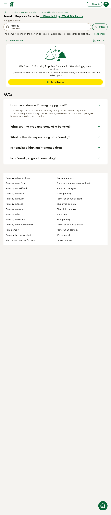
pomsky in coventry (16, 209)
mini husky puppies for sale (20, 240)
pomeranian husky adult (69, 198)
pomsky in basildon (16, 219)
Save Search (16, 40)
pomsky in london (15, 193)
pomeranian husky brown (70, 224)
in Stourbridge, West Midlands (61, 16)
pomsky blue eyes (66, 188)
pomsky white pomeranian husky (74, 183)
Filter (102, 27)
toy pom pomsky (65, 178)
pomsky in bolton (15, 198)
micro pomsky (64, 193)
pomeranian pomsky (67, 230)
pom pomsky (12, 230)
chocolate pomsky (66, 209)
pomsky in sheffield (16, 188)
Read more (100, 34)
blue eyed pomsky (66, 204)
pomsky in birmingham (18, 178)
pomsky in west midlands (19, 224)
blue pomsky (63, 219)
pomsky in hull (13, 214)
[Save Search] (103, 505)
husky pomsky (64, 240)
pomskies (62, 214)
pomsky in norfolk (15, 183)
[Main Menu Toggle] (5, 4)
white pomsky (64, 235)
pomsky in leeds (14, 204)
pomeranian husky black (18, 235)
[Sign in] (106, 4)
